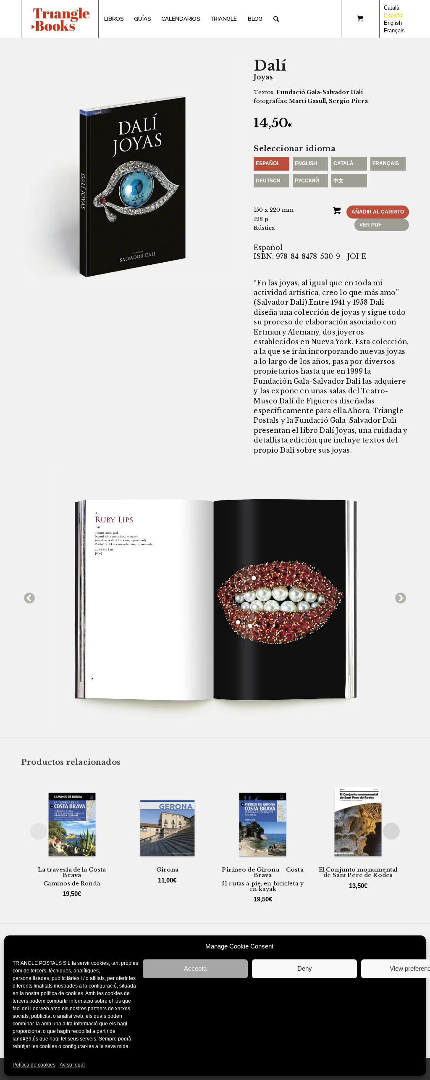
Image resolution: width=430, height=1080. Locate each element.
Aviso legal (72, 1065)
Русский (307, 181)
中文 (338, 181)
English (306, 163)
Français (385, 163)
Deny (304, 968)
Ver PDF (370, 225)
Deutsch (268, 181)
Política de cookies (34, 1065)
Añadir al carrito (377, 212)
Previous (27, 596)
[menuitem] (114, 19)
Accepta (195, 968)
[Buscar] (276, 19)
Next (398, 596)
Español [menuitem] (394, 15)
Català (343, 163)
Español (268, 163)
